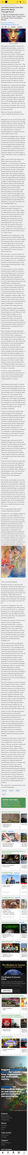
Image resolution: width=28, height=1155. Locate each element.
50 (23, 1091)
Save (14, 26)
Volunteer (3, 1137)
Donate (3, 1144)
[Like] (2, 27)
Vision (3, 794)
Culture (11, 790)
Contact (3, 1127)
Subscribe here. (16, 806)
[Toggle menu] (2, 1)
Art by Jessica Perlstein (20, 1110)
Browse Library (5, 1116)
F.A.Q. (2, 1129)
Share (20, 26)
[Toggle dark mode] (20, 1)
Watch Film (7, 991)
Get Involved (4, 1135)
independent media (13, 1070)
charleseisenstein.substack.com (10, 24)
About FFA (4, 1125)
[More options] (18, 824)
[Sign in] (23, 1)
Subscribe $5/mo (6, 1143)
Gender (17, 790)
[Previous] (14, 990)
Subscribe (6, 1086)
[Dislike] (6, 27)
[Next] (18, 990)
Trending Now (5, 1120)
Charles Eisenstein (8, 22)
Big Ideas (4, 790)
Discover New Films (6, 1118)
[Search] (17, 1)
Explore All (10, 831)
